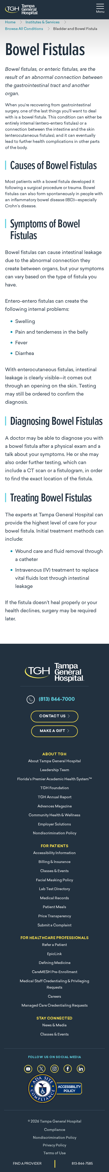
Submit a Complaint (54, 925)
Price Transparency (54, 916)
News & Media (54, 1025)
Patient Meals (54, 907)
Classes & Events (54, 871)
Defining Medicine (54, 963)
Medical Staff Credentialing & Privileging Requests (54, 984)
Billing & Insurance (54, 862)
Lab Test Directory (54, 889)
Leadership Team (54, 770)
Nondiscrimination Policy (54, 833)
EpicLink (54, 954)
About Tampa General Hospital (54, 761)
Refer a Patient (54, 945)
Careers (54, 997)
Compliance (54, 1130)
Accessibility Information (54, 853)
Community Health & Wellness (54, 815)
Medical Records (54, 898)
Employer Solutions (54, 824)
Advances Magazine (55, 806)
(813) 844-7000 (57, 699)
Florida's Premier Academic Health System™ (54, 779)
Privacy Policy (54, 1145)
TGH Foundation (54, 788)
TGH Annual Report (54, 797)
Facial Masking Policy (54, 880)
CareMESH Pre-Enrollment (54, 972)
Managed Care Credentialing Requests (55, 1006)
